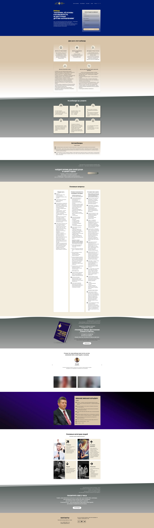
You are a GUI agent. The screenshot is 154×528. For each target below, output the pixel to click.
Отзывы (95, 3)
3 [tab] (78, 373)
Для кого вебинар (76, 3)
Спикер (92, 3)
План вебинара (82, 3)
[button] (93, 173)
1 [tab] (75, 373)
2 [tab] (77, 373)
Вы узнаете (87, 3)
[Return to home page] (59, 3)
